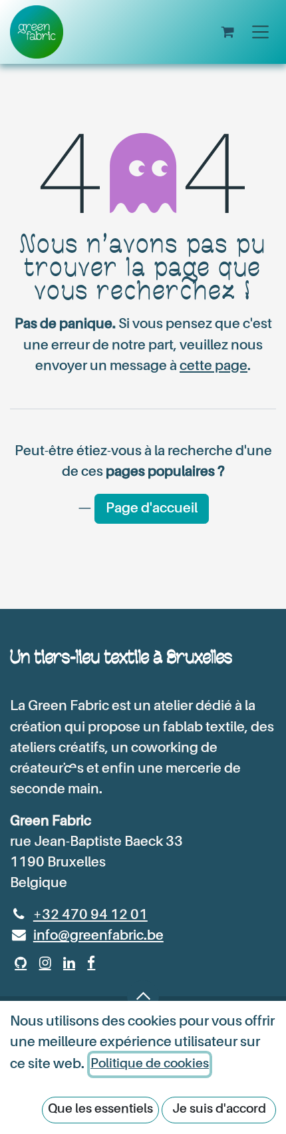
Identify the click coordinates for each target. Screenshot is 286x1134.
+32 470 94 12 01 (90, 915)
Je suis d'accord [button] (219, 1109)
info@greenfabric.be (98, 936)
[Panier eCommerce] (228, 32)
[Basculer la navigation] (260, 31)
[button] (143, 996)
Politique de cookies (149, 1063)
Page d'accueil (152, 509)
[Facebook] (91, 963)
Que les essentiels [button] (100, 1109)
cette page (213, 366)
